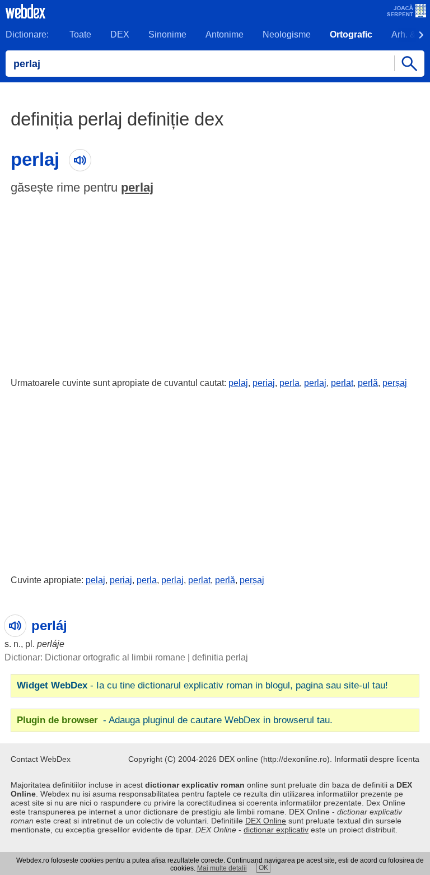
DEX (119, 34)
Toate (80, 34)
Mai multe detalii (222, 868)
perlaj (137, 187)
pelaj (238, 383)
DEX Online (265, 820)
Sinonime (167, 34)
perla (289, 383)
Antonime (224, 34)
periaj (264, 383)
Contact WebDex (41, 759)
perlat (342, 383)
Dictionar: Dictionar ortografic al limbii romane (94, 657)
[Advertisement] (215, 283)
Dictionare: (27, 34)
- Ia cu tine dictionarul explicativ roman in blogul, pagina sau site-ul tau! (202, 685)
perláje (50, 644)
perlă (368, 383)
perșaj (394, 383)
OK (263, 868)
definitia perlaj (220, 657)
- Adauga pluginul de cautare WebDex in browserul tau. (175, 720)
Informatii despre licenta (376, 759)
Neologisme (287, 34)
